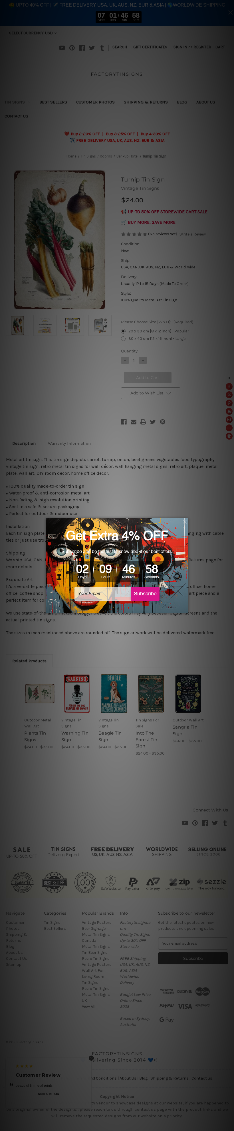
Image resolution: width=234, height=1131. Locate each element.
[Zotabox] (184, 608)
